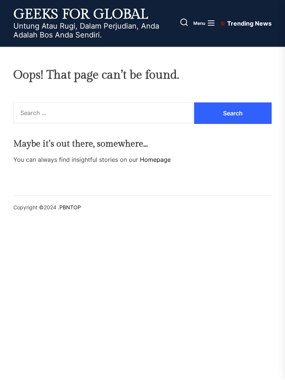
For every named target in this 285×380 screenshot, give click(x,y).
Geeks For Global (80, 14)
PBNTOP (70, 207)
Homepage (155, 159)
